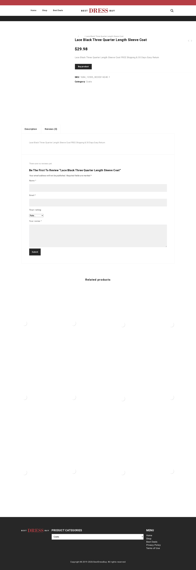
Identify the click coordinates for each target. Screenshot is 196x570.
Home (33, 10)
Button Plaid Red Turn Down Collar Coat (191, 40)
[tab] (30, 129)
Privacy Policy (153, 545)
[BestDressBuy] (98, 10)
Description (31, 129)
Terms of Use (153, 548)
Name (32, 181)
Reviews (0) (51, 129)
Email (32, 195)
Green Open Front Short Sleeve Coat (188, 40)
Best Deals (58, 10)
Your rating (35, 210)
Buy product (83, 66)
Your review (35, 221)
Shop (44, 10)
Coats (81, 36)
